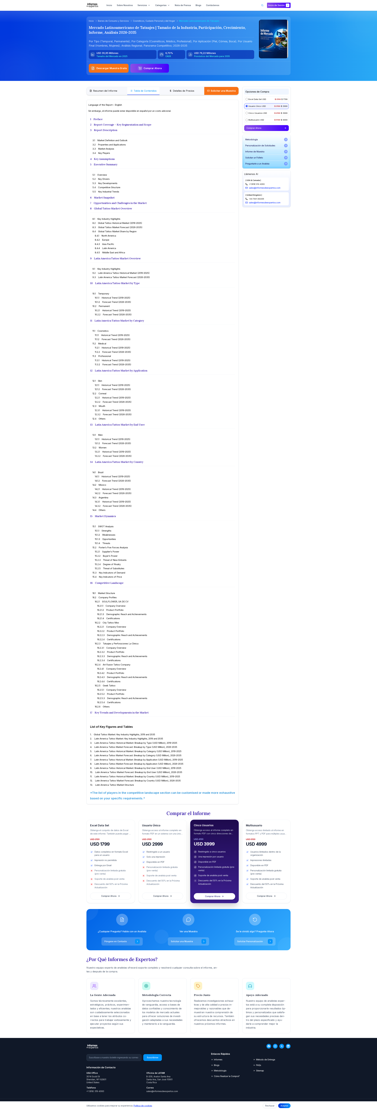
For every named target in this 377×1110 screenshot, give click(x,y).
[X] (281, 1046)
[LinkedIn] (288, 1046)
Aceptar (284, 1105)
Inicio (91, 21)
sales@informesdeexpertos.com (264, 188)
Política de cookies (143, 1105)
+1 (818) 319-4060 (257, 184)
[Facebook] (268, 1046)
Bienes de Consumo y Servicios (113, 21)
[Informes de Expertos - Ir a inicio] (92, 5)
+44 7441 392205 (256, 199)
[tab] (103, 91)
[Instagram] (275, 1046)
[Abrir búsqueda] (262, 5)
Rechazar (270, 1105)
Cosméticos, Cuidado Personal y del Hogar (154, 21)
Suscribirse (152, 1057)
